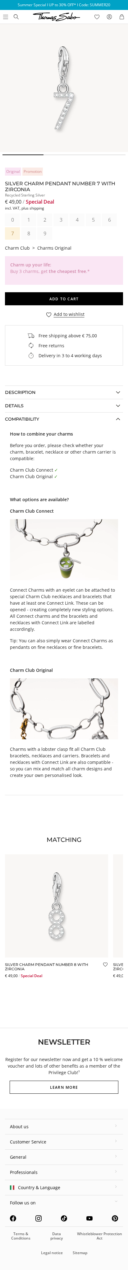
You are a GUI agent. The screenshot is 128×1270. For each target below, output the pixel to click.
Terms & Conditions (20, 1236)
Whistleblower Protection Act (99, 1236)
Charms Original (54, 248)
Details (14, 406)
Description (20, 392)
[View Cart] (122, 17)
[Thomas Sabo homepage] (16, 17)
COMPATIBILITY (22, 419)
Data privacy (56, 1236)
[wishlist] (97, 17)
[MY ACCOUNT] (109, 17)
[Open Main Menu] (5, 17)
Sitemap (80, 1252)
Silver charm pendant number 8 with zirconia (46, 966)
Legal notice (52, 1252)
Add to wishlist (69, 314)
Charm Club (17, 248)
